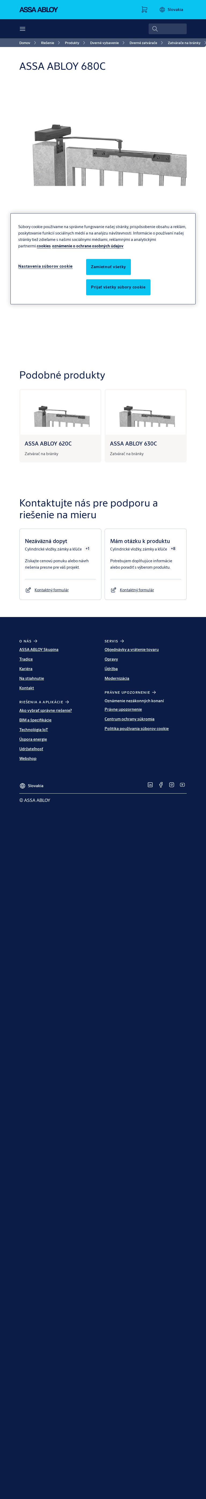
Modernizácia (117, 678)
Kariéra (25, 668)
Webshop (27, 758)
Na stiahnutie (31, 678)
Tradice (26, 659)
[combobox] (168, 29)
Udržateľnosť (31, 748)
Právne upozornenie (123, 709)
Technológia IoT (33, 729)
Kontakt (26, 687)
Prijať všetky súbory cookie (118, 287)
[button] (52, 590)
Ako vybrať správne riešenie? (45, 710)
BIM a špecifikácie (35, 720)
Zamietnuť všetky (108, 266)
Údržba (111, 668)
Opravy (111, 659)
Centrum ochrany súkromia (129, 718)
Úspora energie (33, 739)
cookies (44, 245)
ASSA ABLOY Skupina (38, 649)
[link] (28, 42)
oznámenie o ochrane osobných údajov (87, 245)
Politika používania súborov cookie (137, 728)
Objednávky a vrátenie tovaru (132, 649)
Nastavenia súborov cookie (45, 266)
